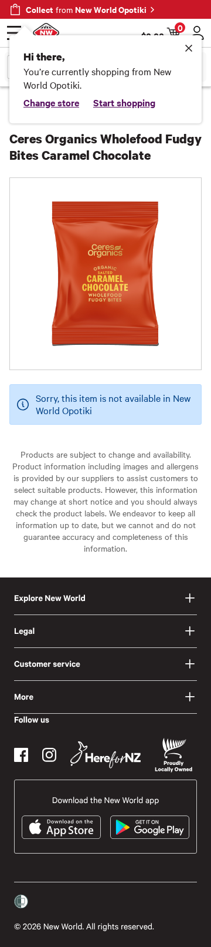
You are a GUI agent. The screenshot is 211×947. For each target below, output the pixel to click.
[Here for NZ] (105, 754)
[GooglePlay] (149, 827)
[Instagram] (49, 755)
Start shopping (124, 102)
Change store (51, 102)
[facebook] (21, 755)
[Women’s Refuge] (21, 902)
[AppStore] (61, 827)
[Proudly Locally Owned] (173, 755)
